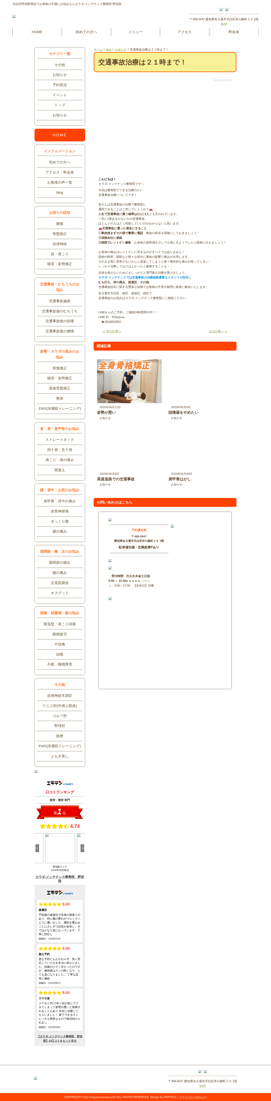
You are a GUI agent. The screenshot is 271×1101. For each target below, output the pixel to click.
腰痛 (59, 224)
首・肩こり (60, 254)
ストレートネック (59, 440)
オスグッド (60, 593)
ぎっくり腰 (60, 521)
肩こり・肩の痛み (59, 460)
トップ (59, 105)
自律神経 (60, 244)
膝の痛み (60, 573)
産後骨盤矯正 (59, 388)
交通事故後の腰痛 (59, 331)
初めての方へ (86, 32)
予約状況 (60, 85)
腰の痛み (60, 531)
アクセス (185, 32)
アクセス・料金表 (59, 172)
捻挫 (59, 736)
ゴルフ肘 (60, 716)
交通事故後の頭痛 (59, 321)
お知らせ (105, 418)
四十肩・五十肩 (59, 450)
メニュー (135, 32)
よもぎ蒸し (60, 756)
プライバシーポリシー (193, 1097)
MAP (224, 24)
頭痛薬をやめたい (183, 412)
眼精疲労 (60, 634)
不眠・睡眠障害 (59, 664)
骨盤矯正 (60, 234)
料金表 (234, 32)
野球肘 (59, 726)
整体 (59, 398)
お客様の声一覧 (59, 182)
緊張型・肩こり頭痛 (60, 624)
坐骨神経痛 (60, 511)
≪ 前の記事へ (112, 331)
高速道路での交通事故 (116, 479)
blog (59, 193)
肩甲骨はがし (179, 479)
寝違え (59, 470)
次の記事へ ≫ (218, 331)
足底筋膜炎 (60, 583)
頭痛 (59, 654)
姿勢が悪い (106, 412)
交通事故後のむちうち (60, 311)
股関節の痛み (59, 563)
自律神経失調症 (59, 696)
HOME (37, 32)
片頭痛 (59, 644)
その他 (59, 65)
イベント (60, 95)
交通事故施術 (59, 301)
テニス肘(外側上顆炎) (59, 706)
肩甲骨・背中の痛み (60, 501)
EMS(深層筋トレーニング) (60, 408)
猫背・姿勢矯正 (59, 264)
